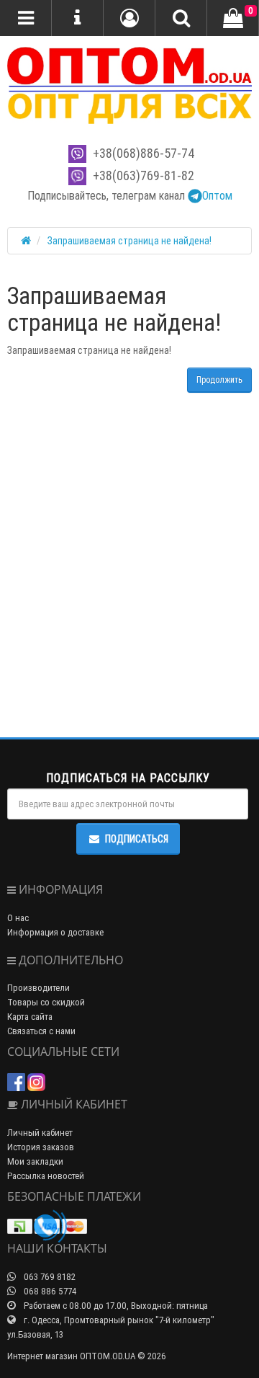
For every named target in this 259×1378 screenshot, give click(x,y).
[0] (233, 18)
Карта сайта (30, 1016)
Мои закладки (35, 1161)
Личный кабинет (40, 1132)
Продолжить (219, 379)
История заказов (40, 1147)
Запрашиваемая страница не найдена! (129, 240)
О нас (18, 918)
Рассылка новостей (45, 1176)
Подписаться (136, 838)
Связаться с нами (41, 1031)
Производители (38, 988)
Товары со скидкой (46, 1002)
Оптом (217, 195)
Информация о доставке (55, 932)
